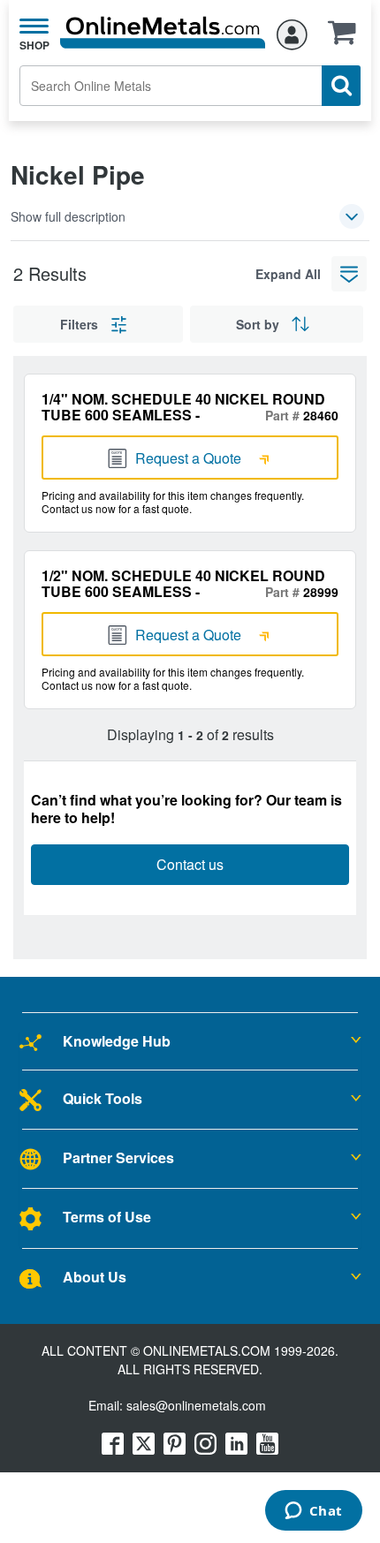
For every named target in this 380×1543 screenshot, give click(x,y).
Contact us (190, 864)
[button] (346, 37)
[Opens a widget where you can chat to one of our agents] (313, 1512)
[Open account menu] (292, 31)
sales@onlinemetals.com (196, 1405)
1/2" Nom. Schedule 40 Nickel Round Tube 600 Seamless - (183, 583)
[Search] (341, 85)
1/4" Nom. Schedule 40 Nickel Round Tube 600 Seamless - (183, 407)
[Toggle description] (351, 216)
